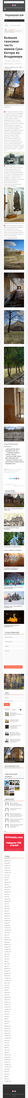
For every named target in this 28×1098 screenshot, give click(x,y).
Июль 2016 (6, 1042)
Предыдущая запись (10, 484)
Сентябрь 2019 (7, 951)
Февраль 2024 (7, 887)
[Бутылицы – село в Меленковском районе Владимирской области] (7, 733)
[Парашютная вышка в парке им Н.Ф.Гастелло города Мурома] (7, 740)
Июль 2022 (6, 903)
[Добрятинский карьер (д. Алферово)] (14, 681)
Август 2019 (6, 954)
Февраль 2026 (7, 860)
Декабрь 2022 (7, 901)
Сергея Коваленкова (12, 238)
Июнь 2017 (6, 1016)
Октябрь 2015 (7, 1064)
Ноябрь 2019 (7, 947)
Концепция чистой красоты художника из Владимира (11, 568)
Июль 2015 (6, 1071)
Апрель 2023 (7, 899)
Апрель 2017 (7, 1021)
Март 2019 (6, 966)
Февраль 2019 (7, 968)
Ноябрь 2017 (7, 1004)
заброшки (7, 472)
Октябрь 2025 (7, 870)
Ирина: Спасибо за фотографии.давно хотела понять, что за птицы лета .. (16, 804)
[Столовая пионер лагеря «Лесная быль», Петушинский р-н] (7, 727)
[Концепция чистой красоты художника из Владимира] (14, 560)
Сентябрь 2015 (7, 1066)
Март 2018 (6, 995)
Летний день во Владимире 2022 (12, 546)
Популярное (7, 709)
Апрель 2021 (7, 918)
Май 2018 (6, 990)
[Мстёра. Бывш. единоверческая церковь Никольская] (7, 714)
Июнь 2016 (6, 1045)
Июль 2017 (6, 1014)
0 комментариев (9, 63)
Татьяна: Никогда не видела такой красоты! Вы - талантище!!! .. (16, 826)
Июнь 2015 (6, 1074)
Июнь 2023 (6, 896)
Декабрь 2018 (7, 973)
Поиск (7, 704)
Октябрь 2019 (7, 949)
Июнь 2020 (6, 937)
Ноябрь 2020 (7, 925)
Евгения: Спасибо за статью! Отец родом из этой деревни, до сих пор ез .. (16, 820)
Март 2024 (6, 884)
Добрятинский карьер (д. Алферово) (13, 688)
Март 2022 (6, 911)
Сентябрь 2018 (7, 980)
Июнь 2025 (6, 877)
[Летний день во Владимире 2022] (14, 538)
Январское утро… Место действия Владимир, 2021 (13, 606)
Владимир (11, 29)
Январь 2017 (7, 1028)
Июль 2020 (6, 935)
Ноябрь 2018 (7, 975)
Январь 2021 (7, 923)
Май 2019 (6, 961)
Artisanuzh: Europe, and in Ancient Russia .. (15, 809)
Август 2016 (6, 1040)
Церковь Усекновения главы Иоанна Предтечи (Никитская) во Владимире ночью (14, 461)
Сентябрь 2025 (7, 872)
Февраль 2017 (7, 1026)
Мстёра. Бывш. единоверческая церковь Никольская (16, 714)
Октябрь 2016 (7, 1035)
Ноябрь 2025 (7, 867)
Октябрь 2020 (7, 927)
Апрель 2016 (7, 1050)
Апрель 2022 (7, 908)
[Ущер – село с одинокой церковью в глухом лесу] (14, 500)
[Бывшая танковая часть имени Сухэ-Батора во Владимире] (14, 755)
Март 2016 (6, 1052)
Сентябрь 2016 (7, 1038)
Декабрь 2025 (7, 865)
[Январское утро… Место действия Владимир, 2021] (14, 598)
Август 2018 (6, 983)
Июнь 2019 (6, 959)
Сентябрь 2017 (7, 1009)
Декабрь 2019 (7, 944)
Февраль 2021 (7, 920)
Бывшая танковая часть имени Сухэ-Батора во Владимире (13, 46)
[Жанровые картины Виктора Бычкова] (7, 721)
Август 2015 (6, 1069)
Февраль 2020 (7, 939)
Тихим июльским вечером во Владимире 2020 (11, 626)
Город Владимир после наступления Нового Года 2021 (13, 587)
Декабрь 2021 (7, 915)
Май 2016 (6, 1047)
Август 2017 (6, 1011)
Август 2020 (6, 932)
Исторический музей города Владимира (11, 528)
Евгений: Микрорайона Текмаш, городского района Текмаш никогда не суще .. (16, 815)
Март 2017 (6, 1023)
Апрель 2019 (7, 963)
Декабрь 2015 (7, 1059)
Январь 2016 (7, 1057)
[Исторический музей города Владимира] (14, 519)
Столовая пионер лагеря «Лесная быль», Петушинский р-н (15, 727)
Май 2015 (6, 1076)
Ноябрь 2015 (7, 1062)
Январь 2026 (7, 863)
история (12, 472)
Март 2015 (6, 1078)
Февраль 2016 (7, 1054)
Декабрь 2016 (7, 1030)
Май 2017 (6, 1018)
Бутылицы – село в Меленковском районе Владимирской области (15, 734)
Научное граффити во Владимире (13, 550)
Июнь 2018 (6, 987)
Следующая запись (18, 485)
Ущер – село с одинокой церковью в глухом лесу (13, 509)
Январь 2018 (7, 999)
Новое (13, 709)
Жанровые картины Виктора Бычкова (14, 720)
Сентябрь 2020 (7, 930)
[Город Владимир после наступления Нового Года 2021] (14, 579)
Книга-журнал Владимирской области (13, 1094)
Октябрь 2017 (7, 1007)
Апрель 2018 (7, 992)
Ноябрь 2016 (7, 1033)
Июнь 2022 (6, 906)
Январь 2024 (7, 889)
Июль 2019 (6, 956)
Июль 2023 (6, 894)
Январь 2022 (7, 913)
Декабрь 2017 (7, 1002)
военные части (17, 469)
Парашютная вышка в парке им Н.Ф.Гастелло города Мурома (15, 740)
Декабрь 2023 (7, 891)
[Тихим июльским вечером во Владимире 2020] (14, 617)
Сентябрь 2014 (7, 1081)
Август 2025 (6, 875)
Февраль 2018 (7, 997)
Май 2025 (6, 879)
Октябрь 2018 (7, 978)
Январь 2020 (7, 942)
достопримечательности (11, 471)
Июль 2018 (6, 985)
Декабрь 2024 (7, 882)
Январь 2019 (7, 971)
